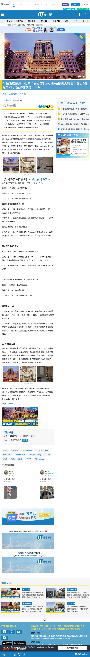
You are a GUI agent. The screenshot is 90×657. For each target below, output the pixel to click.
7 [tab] (40, 30)
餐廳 (13, 459)
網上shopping (36, 454)
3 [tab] (44, 27)
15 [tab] (47, 32)
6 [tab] (51, 27)
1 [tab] (40, 27)
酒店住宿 (23, 94)
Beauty (37, 5)
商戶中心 (65, 5)
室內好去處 (72, 589)
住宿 (20, 459)
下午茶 (29, 459)
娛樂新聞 (30, 25)
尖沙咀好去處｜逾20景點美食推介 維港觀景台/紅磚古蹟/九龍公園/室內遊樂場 (32, 609)
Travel (21, 5)
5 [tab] (49, 27)
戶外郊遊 (26, 589)
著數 (5, 450)
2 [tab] (42, 27)
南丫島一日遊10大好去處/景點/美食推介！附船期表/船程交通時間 (77, 609)
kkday (10, 403)
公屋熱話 (21, 25)
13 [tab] (42, 32)
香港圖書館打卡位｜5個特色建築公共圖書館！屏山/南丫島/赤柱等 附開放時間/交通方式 (78, 596)
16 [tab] (49, 32)
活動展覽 (35, 626)
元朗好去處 (79, 626)
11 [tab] (49, 30)
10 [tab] (47, 30)
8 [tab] (42, 30)
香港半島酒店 (21, 454)
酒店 (5, 459)
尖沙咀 (24, 440)
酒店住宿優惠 (27, 450)
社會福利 (78, 628)
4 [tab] (47, 27)
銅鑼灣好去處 (68, 626)
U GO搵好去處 (70, 9)
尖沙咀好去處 (55, 626)
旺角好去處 (46, 628)
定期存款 (39, 25)
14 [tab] (44, 32)
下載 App (76, 5)
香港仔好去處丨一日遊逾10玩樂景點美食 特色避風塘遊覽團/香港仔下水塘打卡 (33, 594)
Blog (45, 5)
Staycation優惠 (42, 450)
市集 (42, 626)
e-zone (53, 5)
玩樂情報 (13, 94)
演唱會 (9, 21)
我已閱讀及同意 (72, 648)
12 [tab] (51, 30)
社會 (54, 628)
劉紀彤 (8, 100)
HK (14, 5)
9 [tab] (44, 30)
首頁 (4, 94)
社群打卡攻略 (84, 9)
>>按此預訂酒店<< (39, 179)
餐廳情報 (61, 628)
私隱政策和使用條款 (10, 649)
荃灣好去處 (35, 628)
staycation (8, 454)
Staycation (40, 459)
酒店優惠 (15, 450)
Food (29, 5)
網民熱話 (34, 635)
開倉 (47, 626)
